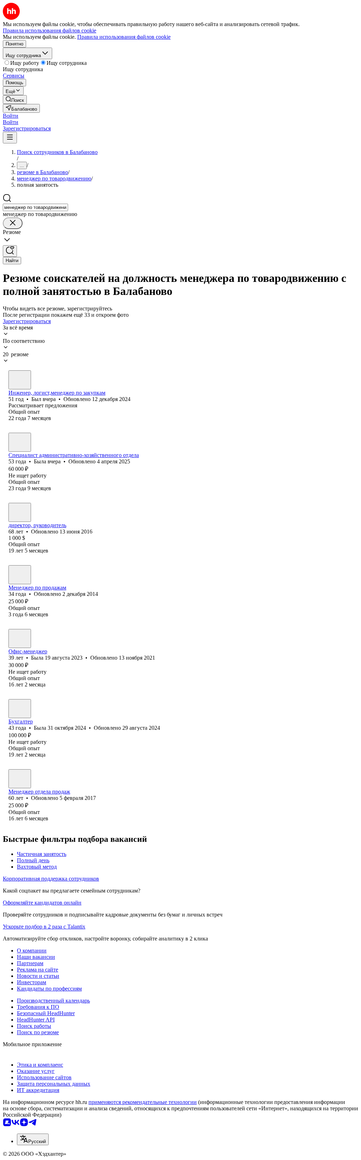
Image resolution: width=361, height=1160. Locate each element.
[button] (10, 116)
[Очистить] (13, 223)
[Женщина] (19, 442)
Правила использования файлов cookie (124, 37)
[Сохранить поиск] (10, 251)
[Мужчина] (19, 379)
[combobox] (35, 207)
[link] (15, 99)
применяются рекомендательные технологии (142, 1102)
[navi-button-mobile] (10, 137)
